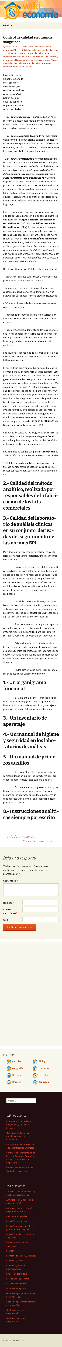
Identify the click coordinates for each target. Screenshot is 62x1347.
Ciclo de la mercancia (18, 836)
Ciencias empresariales (17, 1216)
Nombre (8, 902)
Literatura (43, 1068)
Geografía (17, 1068)
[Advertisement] (41, 90)
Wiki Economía (12, 1340)
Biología (43, 1061)
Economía (43, 1081)
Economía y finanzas (16, 1260)
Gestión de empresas (16, 1288)
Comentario (10, 880)
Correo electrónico (10, 911)
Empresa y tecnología (16, 1273)
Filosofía (43, 1075)
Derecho (16, 1081)
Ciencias (16, 1061)
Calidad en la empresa (34, 49)
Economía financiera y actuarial (21, 1255)
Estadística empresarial (17, 1278)
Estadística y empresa (17, 1283)
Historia (16, 1075)
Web (5, 919)
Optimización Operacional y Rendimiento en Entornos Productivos (19, 1136)
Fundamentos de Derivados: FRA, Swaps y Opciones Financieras (19, 1124)
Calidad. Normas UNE (16, 53)
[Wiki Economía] (31, 11)
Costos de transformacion (41, 841)
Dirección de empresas (17, 1221)
